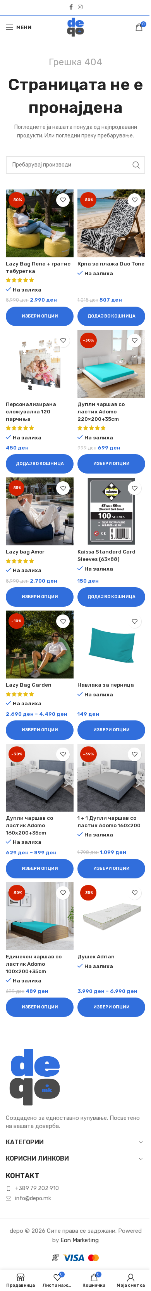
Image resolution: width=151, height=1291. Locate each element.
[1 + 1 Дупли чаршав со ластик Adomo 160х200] (111, 778)
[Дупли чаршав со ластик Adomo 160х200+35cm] (40, 778)
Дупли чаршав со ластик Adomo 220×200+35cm (101, 411)
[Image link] (35, 1076)
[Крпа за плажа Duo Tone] (111, 223)
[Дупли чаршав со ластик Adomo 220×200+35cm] (111, 364)
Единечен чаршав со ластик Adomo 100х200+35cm (34, 963)
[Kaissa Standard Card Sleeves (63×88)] (111, 511)
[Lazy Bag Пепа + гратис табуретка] (40, 223)
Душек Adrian (96, 956)
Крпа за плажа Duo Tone (110, 263)
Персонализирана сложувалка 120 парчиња (31, 411)
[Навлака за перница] (111, 644)
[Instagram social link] (80, 7)
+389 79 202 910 (37, 1188)
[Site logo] (75, 26)
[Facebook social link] (71, 7)
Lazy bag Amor (25, 551)
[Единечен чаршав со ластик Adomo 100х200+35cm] (40, 916)
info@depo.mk (33, 1198)
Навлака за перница (105, 685)
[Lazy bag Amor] (40, 511)
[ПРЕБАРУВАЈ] (136, 165)
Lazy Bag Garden (28, 685)
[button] (111, 316)
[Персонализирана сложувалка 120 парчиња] (40, 364)
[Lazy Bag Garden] (40, 644)
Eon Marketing (79, 1240)
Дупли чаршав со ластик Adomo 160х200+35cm (29, 825)
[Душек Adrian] (111, 916)
